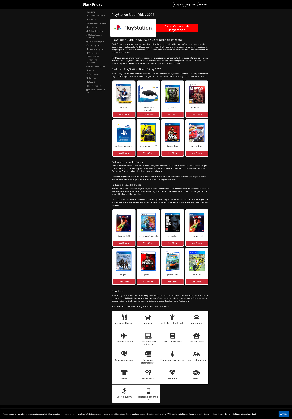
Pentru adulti (94, 74)
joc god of (124, 274)
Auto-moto (93, 27)
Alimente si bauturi (96, 15)
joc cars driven (197, 146)
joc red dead (172, 146)
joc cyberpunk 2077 (148, 146)
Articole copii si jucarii (97, 23)
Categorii (178, 4)
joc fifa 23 (124, 107)
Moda (91, 70)
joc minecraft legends (148, 236)
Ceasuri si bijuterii (96, 49)
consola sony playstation (148, 108)
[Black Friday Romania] (94, 4)
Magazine (190, 4)
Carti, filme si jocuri (96, 41)
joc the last (172, 236)
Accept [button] (283, 413)
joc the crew (172, 274)
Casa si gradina (95, 45)
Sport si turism (94, 86)
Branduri (203, 4)
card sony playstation (124, 146)
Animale (92, 19)
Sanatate (92, 78)
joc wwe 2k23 (124, 236)
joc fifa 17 (197, 274)
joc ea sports (196, 107)
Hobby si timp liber (97, 66)
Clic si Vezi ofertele (177, 28)
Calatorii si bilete (96, 31)
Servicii (92, 82)
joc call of (172, 107)
